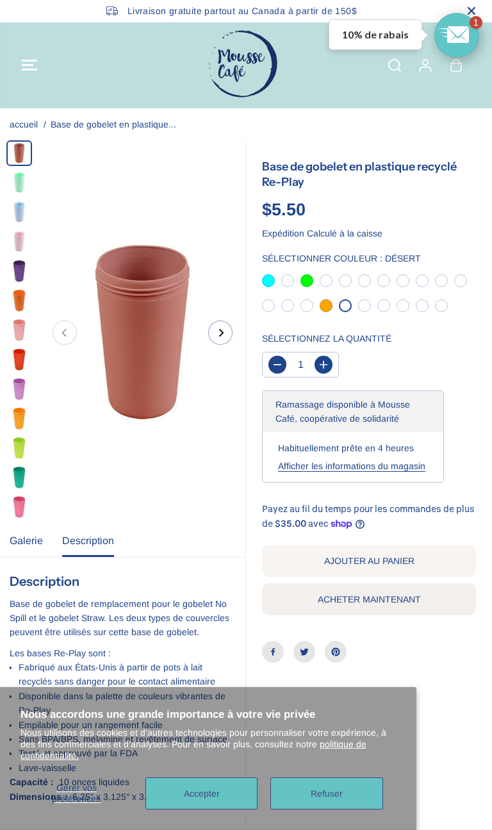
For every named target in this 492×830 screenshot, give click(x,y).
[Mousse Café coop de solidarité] (243, 65)
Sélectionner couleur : (341, 258)
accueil (24, 124)
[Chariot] (456, 65)
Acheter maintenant (369, 599)
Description (88, 540)
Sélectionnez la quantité (326, 338)
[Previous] (65, 332)
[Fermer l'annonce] (471, 11)
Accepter (202, 793)
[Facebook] (273, 652)
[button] (29, 65)
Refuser (327, 793)
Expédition (283, 233)
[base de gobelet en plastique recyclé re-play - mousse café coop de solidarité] (142, 332)
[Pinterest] (336, 652)
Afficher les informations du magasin (351, 466)
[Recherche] (395, 65)
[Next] (220, 332)
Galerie (26, 540)
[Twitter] (304, 652)
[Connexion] (425, 65)
